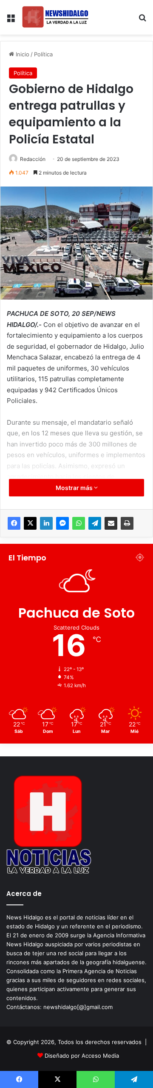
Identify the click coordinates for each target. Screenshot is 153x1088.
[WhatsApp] (78, 523)
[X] (30, 523)
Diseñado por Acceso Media (82, 1055)
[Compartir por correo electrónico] (111, 523)
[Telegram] (94, 523)
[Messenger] (62, 523)
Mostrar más (75, 487)
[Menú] (10, 20)
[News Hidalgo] (55, 17)
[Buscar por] (142, 20)
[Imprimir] (127, 523)
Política (43, 54)
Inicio (21, 54)
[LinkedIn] (46, 523)
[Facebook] (14, 523)
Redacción (32, 159)
